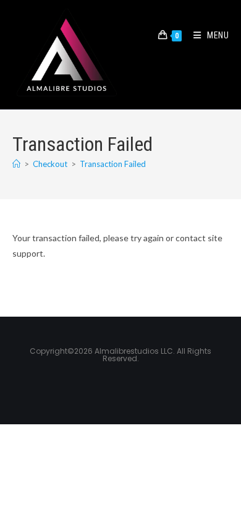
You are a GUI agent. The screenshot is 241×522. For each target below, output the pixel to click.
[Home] (16, 164)
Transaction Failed (113, 164)
